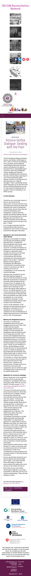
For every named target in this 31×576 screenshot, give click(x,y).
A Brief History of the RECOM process (11, 563)
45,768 (22, 384)
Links (19, 564)
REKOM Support (12, 567)
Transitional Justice (15, 152)
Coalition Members (14, 570)
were (5, 386)
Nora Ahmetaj (13, 154)
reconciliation (23, 154)
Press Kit (21, 562)
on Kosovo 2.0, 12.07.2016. (13, 482)
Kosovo (6, 154)
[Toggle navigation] (2, 116)
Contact (20, 566)
